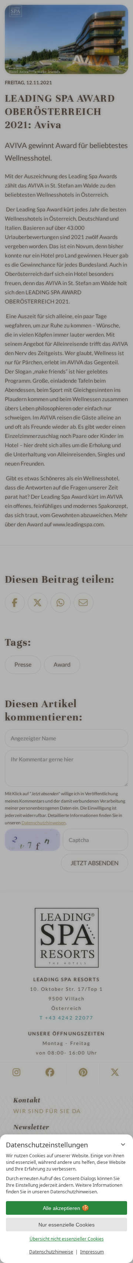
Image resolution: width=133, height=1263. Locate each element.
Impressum (92, 1252)
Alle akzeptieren (61, 1208)
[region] (66, 1174)
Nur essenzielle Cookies (66, 1225)
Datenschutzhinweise (51, 1252)
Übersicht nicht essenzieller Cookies (67, 1239)
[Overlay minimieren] (123, 1144)
